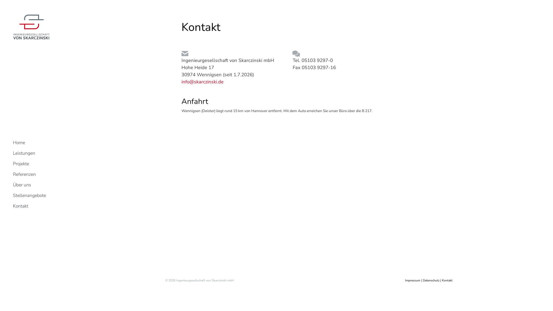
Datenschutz (431, 280)
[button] (489, 4)
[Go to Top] (546, 304)
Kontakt (447, 280)
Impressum (412, 280)
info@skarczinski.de (202, 82)
